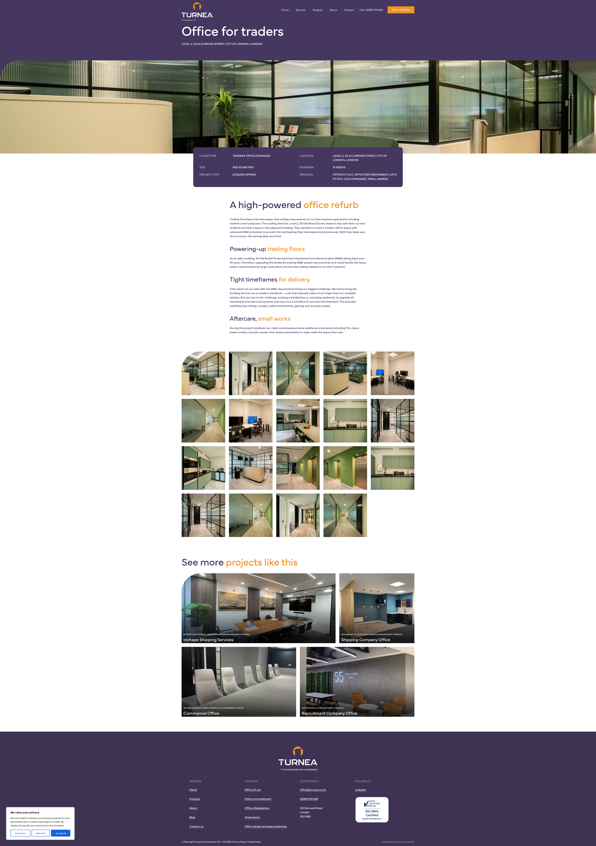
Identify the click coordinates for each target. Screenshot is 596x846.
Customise (20, 833)
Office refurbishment (258, 799)
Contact (349, 10)
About (333, 10)
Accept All (61, 833)
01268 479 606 (309, 799)
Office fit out (253, 790)
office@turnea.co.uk (313, 790)
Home (285, 10)
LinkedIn (360, 790)
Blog (192, 817)
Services (301, 10)
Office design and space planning (266, 826)
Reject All (40, 833)
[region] (40, 823)
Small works (252, 817)
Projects (317, 10)
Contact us (196, 826)
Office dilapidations (257, 808)
